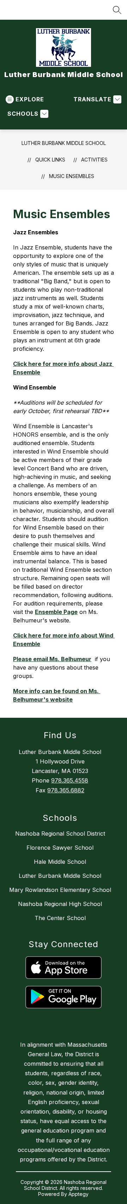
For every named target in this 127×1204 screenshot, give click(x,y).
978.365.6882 (65, 790)
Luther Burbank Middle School (64, 143)
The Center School (60, 917)
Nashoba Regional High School (60, 903)
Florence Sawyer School (59, 847)
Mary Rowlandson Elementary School (60, 889)
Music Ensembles (71, 176)
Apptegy (78, 1194)
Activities (94, 160)
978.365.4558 (69, 780)
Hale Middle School (60, 861)
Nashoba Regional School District (60, 833)
